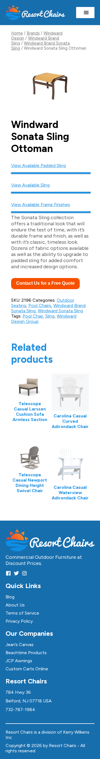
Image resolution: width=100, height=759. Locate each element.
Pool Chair (32, 316)
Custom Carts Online (27, 668)
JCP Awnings (19, 660)
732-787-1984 (20, 709)
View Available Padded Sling (38, 165)
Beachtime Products (26, 652)
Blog (10, 597)
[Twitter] (16, 573)
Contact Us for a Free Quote (45, 283)
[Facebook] (8, 573)
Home (17, 33)
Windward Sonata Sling (60, 310)
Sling (49, 316)
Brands (33, 33)
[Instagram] (24, 573)
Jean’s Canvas (20, 644)
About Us (15, 605)
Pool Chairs (39, 305)
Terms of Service (22, 613)
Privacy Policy (19, 621)
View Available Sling (30, 185)
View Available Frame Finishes (40, 204)
